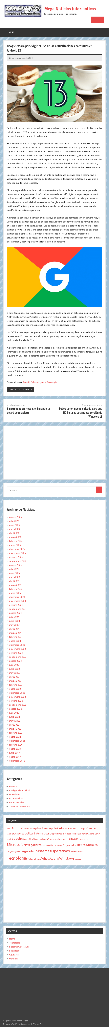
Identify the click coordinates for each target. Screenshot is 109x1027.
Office (50, 845)
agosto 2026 (15, 516)
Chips (82, 828)
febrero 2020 (16, 744)
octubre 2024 (16, 604)
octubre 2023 (16, 652)
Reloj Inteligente (13, 851)
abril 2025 (14, 580)
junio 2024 (14, 620)
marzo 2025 (15, 584)
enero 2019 (15, 756)
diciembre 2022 (17, 692)
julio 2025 (14, 568)
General (12, 389)
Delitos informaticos (37, 833)
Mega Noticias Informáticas (70, 8)
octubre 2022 (16, 700)
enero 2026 (15, 544)
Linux (72, 838)
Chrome (91, 828)
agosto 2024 (15, 612)
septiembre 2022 (18, 704)
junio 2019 (14, 752)
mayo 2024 (14, 624)
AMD (9, 828)
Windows (67, 858)
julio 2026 (14, 520)
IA (47, 838)
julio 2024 (14, 616)
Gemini (97, 833)
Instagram (53, 839)
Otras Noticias (25, 389)
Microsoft (15, 844)
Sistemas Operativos (19, 806)
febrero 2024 (16, 636)
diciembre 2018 (17, 760)
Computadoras (15, 833)
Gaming (90, 833)
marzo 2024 (15, 632)
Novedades (15, 794)
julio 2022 (14, 712)
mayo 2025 (14, 576)
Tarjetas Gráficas (76, 851)
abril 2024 (14, 628)
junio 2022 (14, 716)
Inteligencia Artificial (19, 790)
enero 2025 (15, 592)
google (43, 382)
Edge (77, 833)
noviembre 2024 (17, 600)
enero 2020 (15, 748)
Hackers (42, 839)
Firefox (83, 833)
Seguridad (28, 851)
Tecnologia (52, 382)
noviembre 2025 (17, 552)
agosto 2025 (15, 564)
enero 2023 (15, 688)
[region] (54, 452)
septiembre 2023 (18, 656)
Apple (53, 828)
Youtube (78, 859)
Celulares (35, 382)
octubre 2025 (16, 556)
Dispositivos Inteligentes (62, 833)
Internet (65, 839)
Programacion (69, 845)
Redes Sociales (16, 802)
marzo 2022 (15, 728)
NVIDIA (45, 845)
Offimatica (58, 845)
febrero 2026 (16, 540)
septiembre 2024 (18, 608)
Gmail (9, 839)
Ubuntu (37, 858)
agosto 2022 (15, 708)
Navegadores (32, 844)
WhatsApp (48, 858)
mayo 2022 (14, 720)
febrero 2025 (16, 588)
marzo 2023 (15, 680)
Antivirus (28, 828)
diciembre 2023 (17, 644)
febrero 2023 (16, 684)
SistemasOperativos (53, 851)
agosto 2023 (15, 660)
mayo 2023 (14, 672)
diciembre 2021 (17, 740)
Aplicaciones (41, 828)
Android (26, 382)
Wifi (57, 859)
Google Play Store (30, 839)
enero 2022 (15, 736)
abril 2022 (14, 724)
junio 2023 (14, 668)
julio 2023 (14, 664)
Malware (80, 839)
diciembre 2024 (17, 596)
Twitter (30, 859)
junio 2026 (14, 524)
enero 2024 (15, 640)
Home (12, 938)
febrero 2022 (16, 732)
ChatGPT (75, 828)
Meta (86, 839)
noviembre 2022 (17, 696)
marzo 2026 (15, 536)
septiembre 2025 (18, 560)
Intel (60, 839)
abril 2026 (14, 532)
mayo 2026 (14, 528)
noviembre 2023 (17, 648)
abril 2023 (14, 676)
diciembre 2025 (17, 548)
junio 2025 (14, 572)
